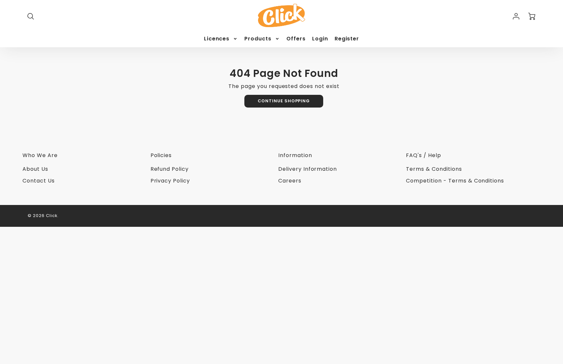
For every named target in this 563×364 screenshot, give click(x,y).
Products (257, 39)
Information (295, 155)
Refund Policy (170, 169)
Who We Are (40, 155)
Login (320, 39)
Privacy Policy (170, 180)
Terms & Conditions (434, 169)
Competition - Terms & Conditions (455, 180)
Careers (289, 180)
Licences (217, 39)
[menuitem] (221, 39)
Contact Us (38, 180)
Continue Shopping (284, 101)
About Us (35, 169)
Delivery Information (307, 169)
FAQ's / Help (423, 155)
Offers (296, 39)
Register (347, 39)
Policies (161, 155)
